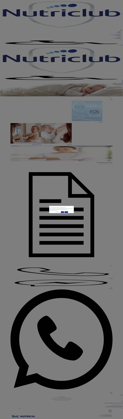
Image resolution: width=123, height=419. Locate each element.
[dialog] (61, 209)
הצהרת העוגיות (51, 210)
